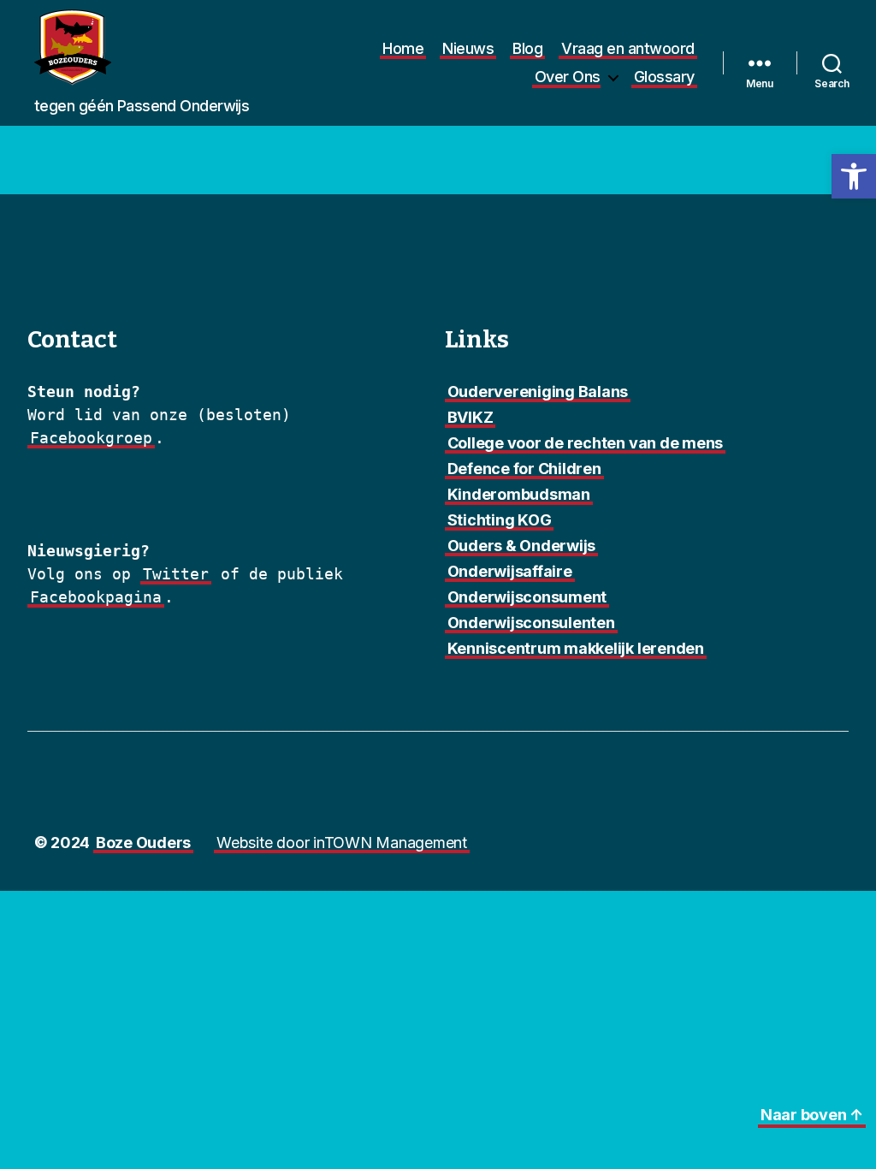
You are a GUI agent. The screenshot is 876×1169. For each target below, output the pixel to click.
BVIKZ (470, 417)
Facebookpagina (96, 597)
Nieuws (468, 48)
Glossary (664, 77)
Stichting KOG (499, 520)
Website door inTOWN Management (341, 843)
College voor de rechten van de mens (585, 443)
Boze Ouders (143, 843)
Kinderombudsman (518, 494)
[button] (854, 176)
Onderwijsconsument (527, 597)
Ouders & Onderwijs (521, 546)
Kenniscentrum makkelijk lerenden (575, 648)
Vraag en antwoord (628, 48)
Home (402, 48)
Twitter (176, 574)
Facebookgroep (91, 438)
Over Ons (568, 77)
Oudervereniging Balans (538, 392)
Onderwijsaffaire (509, 571)
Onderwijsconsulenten (531, 623)
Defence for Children (524, 469)
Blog (527, 48)
